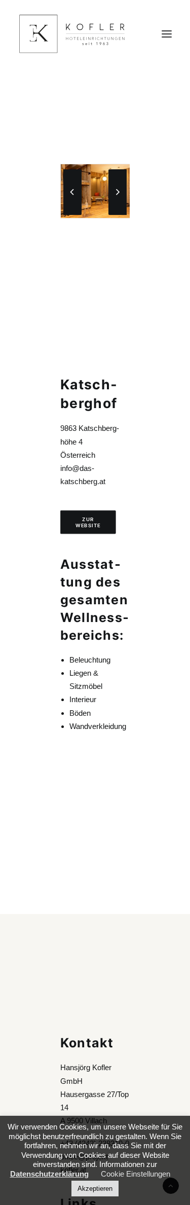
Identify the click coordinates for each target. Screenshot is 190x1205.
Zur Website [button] (87, 522)
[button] (166, 34)
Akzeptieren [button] (95, 1188)
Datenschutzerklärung (49, 1174)
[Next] (117, 214)
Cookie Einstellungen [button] (135, 1174)
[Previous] (72, 214)
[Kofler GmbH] (72, 34)
